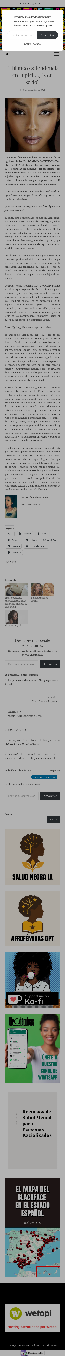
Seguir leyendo (32, 44)
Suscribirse (47, 35)
